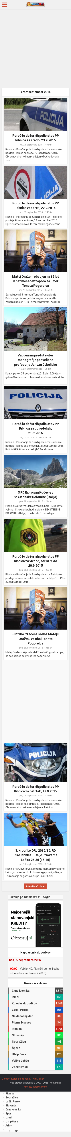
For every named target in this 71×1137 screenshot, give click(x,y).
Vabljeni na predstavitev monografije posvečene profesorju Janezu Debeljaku (35, 359)
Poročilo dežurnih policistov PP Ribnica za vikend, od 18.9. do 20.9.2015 (35, 560)
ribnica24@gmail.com (35, 1086)
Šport (8, 1113)
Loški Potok (12, 1101)
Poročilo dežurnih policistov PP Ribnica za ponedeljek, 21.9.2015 (35, 428)
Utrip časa (11, 1121)
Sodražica (11, 1097)
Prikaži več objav (35, 886)
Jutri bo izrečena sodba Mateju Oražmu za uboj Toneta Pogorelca (35, 638)
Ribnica (9, 1093)
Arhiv (8, 1125)
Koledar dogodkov (21, 1078)
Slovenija (11, 1105)
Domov (5, 1078)
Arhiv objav (38, 1078)
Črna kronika (13, 1109)
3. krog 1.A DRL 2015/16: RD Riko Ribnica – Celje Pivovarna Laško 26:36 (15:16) (35, 855)
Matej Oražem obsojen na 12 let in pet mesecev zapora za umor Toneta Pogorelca (35, 281)
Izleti (8, 1117)
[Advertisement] (35, 50)
